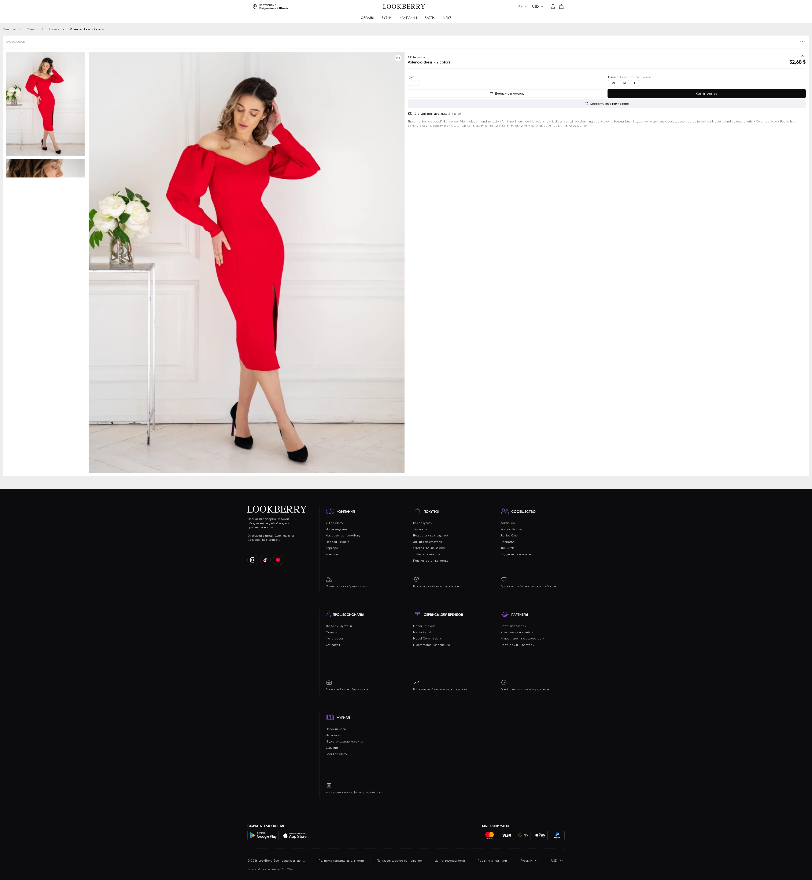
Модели (331, 632)
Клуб (447, 18)
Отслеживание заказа (429, 548)
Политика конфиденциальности (341, 860)
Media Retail (422, 632)
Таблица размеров (426, 554)
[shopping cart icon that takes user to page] (561, 6)
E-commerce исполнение (431, 644)
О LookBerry (334, 523)
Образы (367, 18)
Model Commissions (427, 638)
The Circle (508, 548)
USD (554, 860)
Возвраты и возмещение (430, 535)
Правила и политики (492, 860)
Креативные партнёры (517, 632)
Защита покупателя (427, 541)
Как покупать (422, 523)
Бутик (387, 18)
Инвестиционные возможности (522, 638)
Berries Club (509, 535)
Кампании (408, 18)
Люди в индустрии (339, 626)
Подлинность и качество (431, 560)
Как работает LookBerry (343, 535)
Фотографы (334, 638)
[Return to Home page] (404, 7)
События (332, 747)
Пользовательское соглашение (399, 860)
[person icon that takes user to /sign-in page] (553, 6)
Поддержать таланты (516, 554)
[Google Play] (263, 835)
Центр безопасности (450, 860)
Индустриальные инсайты (344, 741)
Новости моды (336, 729)
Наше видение (336, 529)
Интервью (333, 735)
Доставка (420, 529)
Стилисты (333, 644)
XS (613, 83)
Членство (507, 541)
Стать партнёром (513, 626)
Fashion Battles (512, 529)
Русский (526, 860)
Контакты (332, 554)
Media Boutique (424, 626)
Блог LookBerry (336, 754)
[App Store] (295, 835)
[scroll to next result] (398, 262)
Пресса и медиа (337, 541)
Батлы (430, 18)
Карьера (332, 548)
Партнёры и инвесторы (517, 644)
